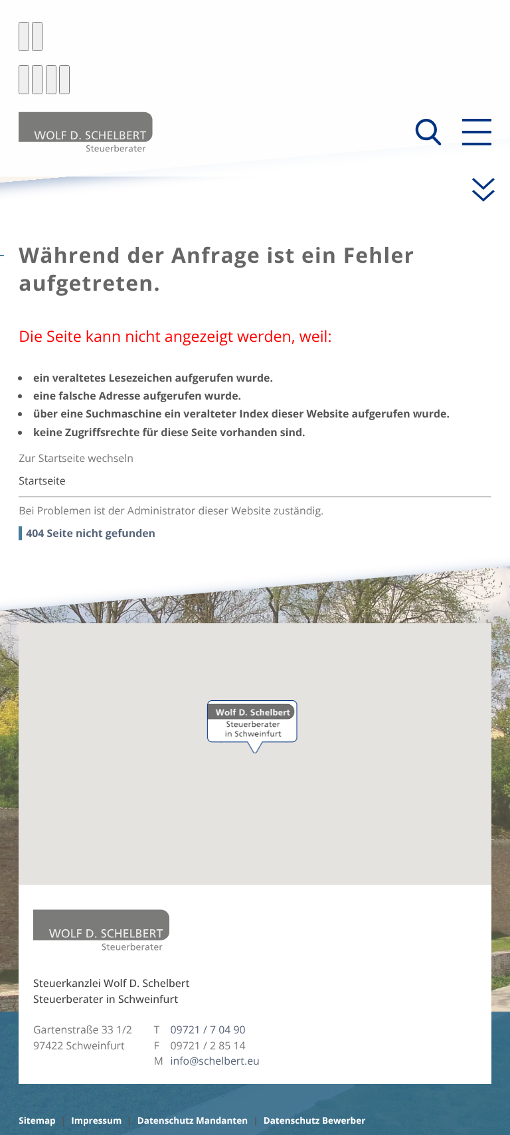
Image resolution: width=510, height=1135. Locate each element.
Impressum (96, 1120)
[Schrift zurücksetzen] (64, 79)
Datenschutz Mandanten (192, 1120)
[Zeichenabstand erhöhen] (51, 79)
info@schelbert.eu (215, 1060)
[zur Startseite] (86, 132)
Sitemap (37, 1120)
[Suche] (428, 132)
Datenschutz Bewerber (315, 1120)
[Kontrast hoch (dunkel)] (37, 36)
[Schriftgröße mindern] (24, 79)
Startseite (42, 480)
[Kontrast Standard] (24, 36)
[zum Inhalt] (477, 190)
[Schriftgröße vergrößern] (37, 79)
